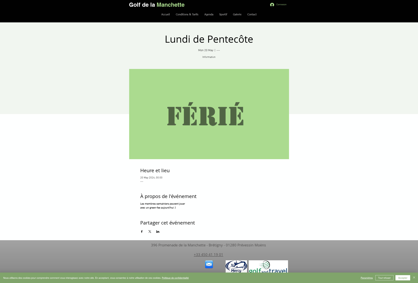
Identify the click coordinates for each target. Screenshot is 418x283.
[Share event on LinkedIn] (157, 231)
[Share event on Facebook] (141, 231)
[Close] (414, 277)
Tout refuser (384, 277)
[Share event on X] (149, 231)
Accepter (402, 277)
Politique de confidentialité (175, 277)
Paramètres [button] (367, 277)
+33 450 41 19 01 (208, 254)
